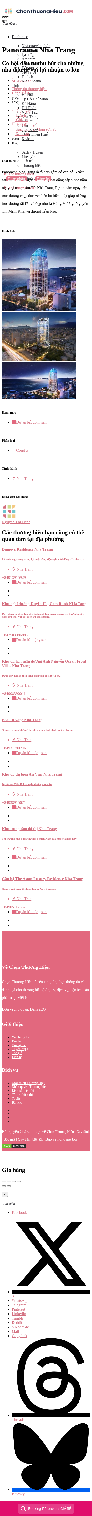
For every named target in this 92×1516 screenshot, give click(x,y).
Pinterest (18, 1309)
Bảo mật (9, 1139)
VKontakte (20, 1327)
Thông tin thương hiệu (29, 89)
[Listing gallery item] (41, 309)
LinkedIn (19, 1314)
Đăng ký (43, 179)
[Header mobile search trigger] (3, 193)
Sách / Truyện (32, 152)
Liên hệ (17, 1057)
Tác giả (17, 1053)
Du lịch (27, 77)
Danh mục (20, 37)
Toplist (16, 1098)
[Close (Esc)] (4, 1181)
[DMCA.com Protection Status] (14, 1147)
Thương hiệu (32, 165)
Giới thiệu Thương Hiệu (28, 1083)
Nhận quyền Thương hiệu (29, 1087)
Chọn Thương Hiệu (60, 1132)
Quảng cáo (19, 1045)
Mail (15, 1331)
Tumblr (17, 1318)
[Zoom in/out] (19, 1181)
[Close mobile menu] (3, 28)
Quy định (83, 1132)
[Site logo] (39, 14)
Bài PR (17, 1102)
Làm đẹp (28, 54)
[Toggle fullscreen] (14, 1181)
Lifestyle (28, 157)
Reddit (17, 1322)
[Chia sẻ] (9, 1181)
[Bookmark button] (13, 595)
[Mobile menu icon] (46, 4)
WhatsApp (20, 1300)
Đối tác (17, 1041)
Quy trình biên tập (30, 1139)
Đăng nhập (17, 179)
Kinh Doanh (31, 81)
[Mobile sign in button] (3, 183)
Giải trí (27, 161)
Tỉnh (15, 85)
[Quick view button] (13, 591)
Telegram (19, 1305)
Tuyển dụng (20, 1049)
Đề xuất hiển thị (23, 1091)
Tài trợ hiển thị (22, 1095)
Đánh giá (20, 93)
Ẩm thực (28, 59)
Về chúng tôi (21, 1037)
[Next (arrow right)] (9, 1186)
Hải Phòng (30, 108)
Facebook (19, 1212)
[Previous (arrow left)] (4, 1186)
